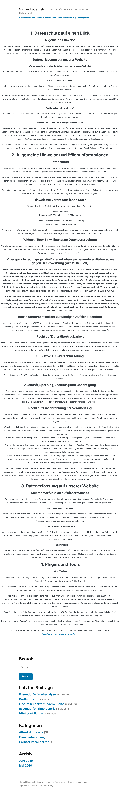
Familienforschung (67, 17)
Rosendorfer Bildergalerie (37, 708)
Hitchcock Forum (31, 713)
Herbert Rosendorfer (46, 17)
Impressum (24, 785)
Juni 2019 (26, 761)
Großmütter (27, 699)
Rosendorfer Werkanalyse (37, 694)
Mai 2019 (25, 765)
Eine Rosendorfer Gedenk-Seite (41, 704)
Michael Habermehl (31, 9)
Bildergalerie (83, 17)
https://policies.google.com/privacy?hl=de (60, 634)
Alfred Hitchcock (27, 17)
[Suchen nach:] (28, 667)
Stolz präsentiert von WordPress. (51, 782)
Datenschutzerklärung (78, 782)
